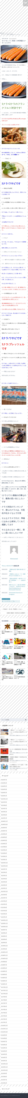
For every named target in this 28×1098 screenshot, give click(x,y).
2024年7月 (4, 831)
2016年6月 (4, 1044)
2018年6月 (4, 968)
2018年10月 (4, 958)
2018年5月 (4, 971)
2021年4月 (4, 907)
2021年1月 (4, 917)
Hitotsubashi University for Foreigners (16, 593)
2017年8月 (4, 1000)
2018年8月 (4, 961)
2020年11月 (4, 923)
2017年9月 (4, 997)
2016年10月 (4, 1032)
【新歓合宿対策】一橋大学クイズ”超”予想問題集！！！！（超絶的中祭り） (17, 580)
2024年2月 (4, 843)
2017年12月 (4, 987)
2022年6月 (4, 872)
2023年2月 (4, 856)
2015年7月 (4, 1079)
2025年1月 (4, 818)
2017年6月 (4, 1006)
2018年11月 (4, 955)
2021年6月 (4, 901)
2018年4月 (4, 974)
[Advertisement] (14, 21)
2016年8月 (4, 1038)
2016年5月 (4, 1048)
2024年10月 (4, 824)
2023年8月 (4, 846)
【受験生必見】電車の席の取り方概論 (17, 570)
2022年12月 (4, 862)
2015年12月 (4, 1064)
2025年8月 (4, 805)
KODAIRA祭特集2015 (7, 601)
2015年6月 (4, 1083)
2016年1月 (4, 1060)
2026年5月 (4, 786)
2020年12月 (4, 920)
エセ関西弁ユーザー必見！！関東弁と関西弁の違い (18, 765)
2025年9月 (4, 802)
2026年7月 (4, 779)
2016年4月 (4, 1051)
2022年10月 (4, 866)
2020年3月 (4, 942)
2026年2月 (4, 792)
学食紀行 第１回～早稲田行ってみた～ (13, 609)
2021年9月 (4, 894)
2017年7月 (4, 1003)
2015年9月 (4, 1073)
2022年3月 (4, 882)
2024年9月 (4, 827)
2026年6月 (4, 783)
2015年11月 (4, 1067)
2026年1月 (4, 795)
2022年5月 (4, 875)
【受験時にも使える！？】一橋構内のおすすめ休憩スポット (17, 574)
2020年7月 (4, 929)
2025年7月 (4, 808)
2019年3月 (4, 949)
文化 (16, 769)
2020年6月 (4, 933)
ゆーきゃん (16, 601)
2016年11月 (4, 1028)
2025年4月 (4, 815)
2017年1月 (4, 1022)
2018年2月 (4, 981)
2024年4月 (4, 837)
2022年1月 (4, 888)
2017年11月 (4, 990)
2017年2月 (4, 1019)
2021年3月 (4, 910)
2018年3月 (4, 977)
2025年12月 (4, 799)
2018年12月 (4, 952)
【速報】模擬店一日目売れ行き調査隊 (15, 613)
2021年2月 (4, 914)
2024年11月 (4, 821)
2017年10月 (4, 993)
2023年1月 (4, 859)
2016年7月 (4, 1041)
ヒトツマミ (9, 1095)
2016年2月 (4, 1057)
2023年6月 (4, 850)
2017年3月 (4, 1016)
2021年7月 (4, 898)
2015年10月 (4, 1070)
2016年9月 (4, 1035)
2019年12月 (4, 945)
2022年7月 (4, 869)
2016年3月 (4, 1054)
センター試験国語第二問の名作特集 (18, 750)
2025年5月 (4, 811)
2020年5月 (4, 936)
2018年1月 (4, 984)
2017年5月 (4, 1009)
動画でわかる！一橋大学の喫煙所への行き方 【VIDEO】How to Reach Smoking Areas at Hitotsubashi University (17, 587)
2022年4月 (4, 878)
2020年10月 (4, 926)
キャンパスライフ (7, 565)
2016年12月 (4, 1025)
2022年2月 (4, 885)
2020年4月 (4, 939)
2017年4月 (4, 1012)
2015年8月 (4, 1076)
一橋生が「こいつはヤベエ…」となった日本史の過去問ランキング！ (18, 732)
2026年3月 (4, 789)
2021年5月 (4, 904)
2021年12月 (4, 891)
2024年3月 (4, 840)
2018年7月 (4, 965)
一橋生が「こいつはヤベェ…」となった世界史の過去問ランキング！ (18, 741)
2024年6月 (4, 834)
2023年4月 (4, 853)
